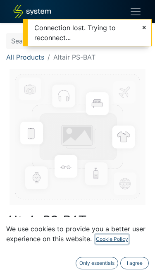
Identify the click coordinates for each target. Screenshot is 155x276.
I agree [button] (135, 263)
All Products (25, 57)
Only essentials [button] (96, 263)
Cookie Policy (112, 239)
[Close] (144, 27)
